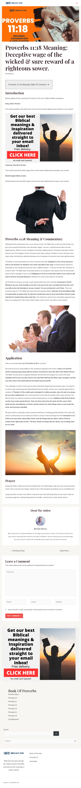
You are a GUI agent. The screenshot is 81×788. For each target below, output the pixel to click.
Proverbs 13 (12, 708)
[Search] (56, 733)
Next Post (65, 551)
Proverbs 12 (12, 705)
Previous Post (17, 551)
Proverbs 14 (12, 712)
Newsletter (33, 761)
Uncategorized (13, 719)
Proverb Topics (13, 694)
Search (6, 729)
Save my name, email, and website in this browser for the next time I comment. (35, 609)
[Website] (65, 602)
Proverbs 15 (12, 716)
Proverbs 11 (9, 74)
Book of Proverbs (36, 753)
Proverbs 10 (12, 698)
